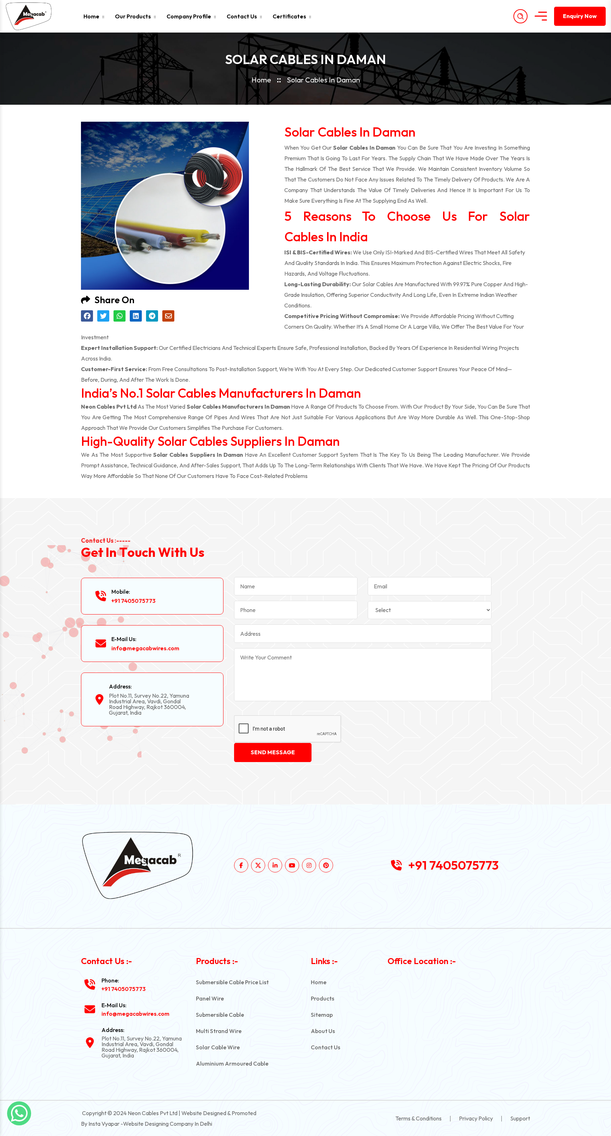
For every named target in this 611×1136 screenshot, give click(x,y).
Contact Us (242, 16)
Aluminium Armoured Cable (232, 1063)
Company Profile (189, 16)
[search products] (520, 16)
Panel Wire (210, 998)
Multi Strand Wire (219, 1030)
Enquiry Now (580, 15)
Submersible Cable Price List (232, 982)
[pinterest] (326, 865)
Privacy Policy (476, 1118)
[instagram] (309, 865)
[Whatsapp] (19, 1113)
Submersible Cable (220, 1014)
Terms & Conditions (418, 1118)
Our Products (133, 16)
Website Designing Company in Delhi (167, 1123)
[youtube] (292, 865)
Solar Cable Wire (218, 1047)
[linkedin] (275, 865)
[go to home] (34, 16)
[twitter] (258, 865)
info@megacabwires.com (145, 648)
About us (323, 1030)
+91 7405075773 (133, 601)
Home (91, 16)
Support (520, 1118)
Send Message (273, 752)
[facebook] (241, 865)
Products (322, 998)
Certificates (289, 16)
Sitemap (322, 1014)
